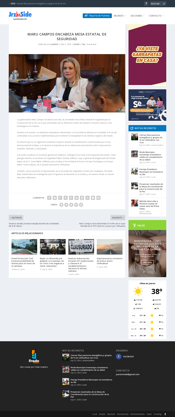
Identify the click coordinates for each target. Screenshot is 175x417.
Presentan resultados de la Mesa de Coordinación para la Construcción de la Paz (151, 188)
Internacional (122, 414)
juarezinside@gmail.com (127, 374)
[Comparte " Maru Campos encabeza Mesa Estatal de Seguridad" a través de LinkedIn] (76, 198)
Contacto (155, 16)
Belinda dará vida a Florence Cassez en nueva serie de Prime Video (149, 205)
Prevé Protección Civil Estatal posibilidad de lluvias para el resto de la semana (23, 262)
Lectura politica (157, 145)
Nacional (111, 414)
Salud (149, 414)
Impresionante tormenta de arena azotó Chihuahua (109, 261)
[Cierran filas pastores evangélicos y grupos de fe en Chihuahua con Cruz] (134, 136)
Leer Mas (147, 262)
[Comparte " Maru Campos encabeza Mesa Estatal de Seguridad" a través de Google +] (60, 198)
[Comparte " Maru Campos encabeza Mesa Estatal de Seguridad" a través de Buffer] (82, 198)
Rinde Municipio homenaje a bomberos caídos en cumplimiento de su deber (150, 156)
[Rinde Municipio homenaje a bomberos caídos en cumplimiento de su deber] (134, 154)
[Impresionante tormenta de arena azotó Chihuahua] (109, 247)
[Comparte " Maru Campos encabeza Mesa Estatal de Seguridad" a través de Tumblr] (65, 198)
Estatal (76, 44)
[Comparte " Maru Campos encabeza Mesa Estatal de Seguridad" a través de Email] (93, 198)
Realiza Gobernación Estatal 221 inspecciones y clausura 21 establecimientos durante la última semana (80, 264)
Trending (157, 414)
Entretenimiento (145, 213)
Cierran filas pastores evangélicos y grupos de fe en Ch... (41, 3)
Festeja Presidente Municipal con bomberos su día (151, 171)
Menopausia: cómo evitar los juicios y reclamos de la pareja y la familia (147, 245)
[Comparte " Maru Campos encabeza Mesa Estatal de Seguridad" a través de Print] (98, 198)
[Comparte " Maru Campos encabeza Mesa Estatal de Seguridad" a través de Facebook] (49, 198)
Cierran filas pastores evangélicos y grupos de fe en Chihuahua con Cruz (150, 139)
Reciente (119, 16)
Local (153, 162)
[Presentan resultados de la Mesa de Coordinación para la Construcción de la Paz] (134, 185)
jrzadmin (54, 44)
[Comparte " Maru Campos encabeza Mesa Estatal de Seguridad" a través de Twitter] (54, 198)
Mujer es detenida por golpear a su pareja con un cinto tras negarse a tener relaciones (52, 262)
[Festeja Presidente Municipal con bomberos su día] (134, 171)
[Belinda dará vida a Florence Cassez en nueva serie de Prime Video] (134, 203)
